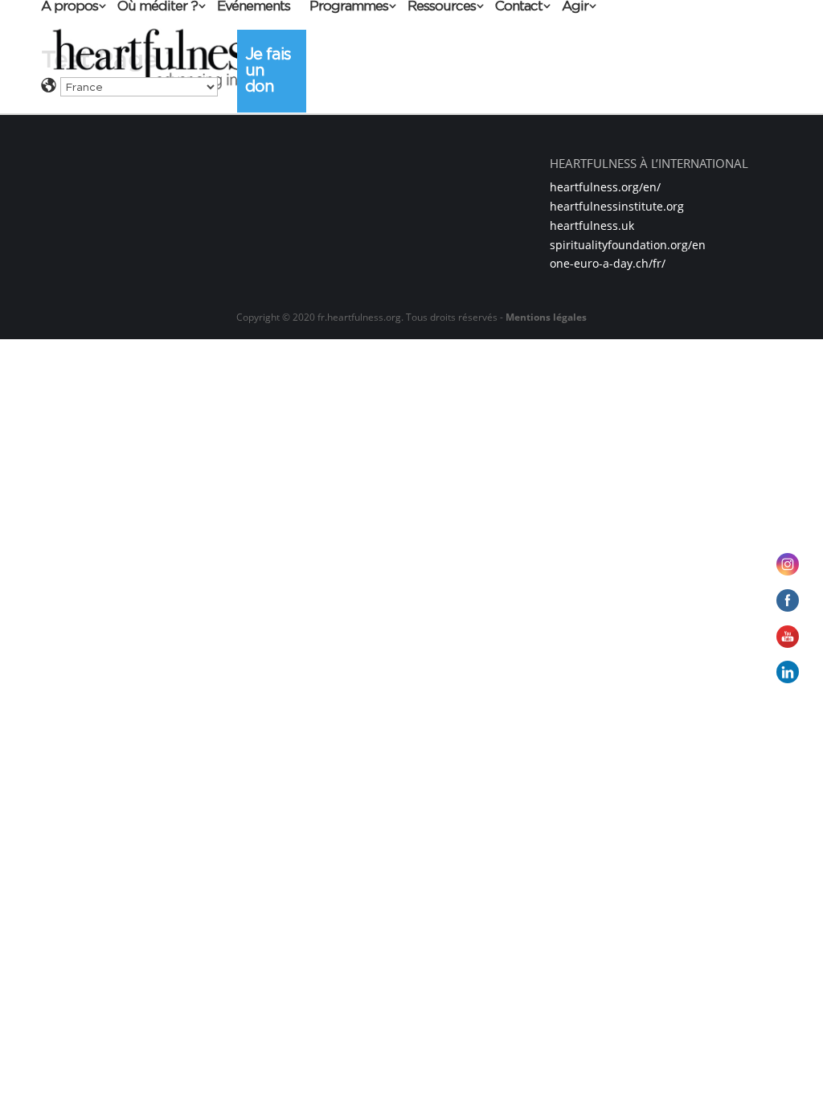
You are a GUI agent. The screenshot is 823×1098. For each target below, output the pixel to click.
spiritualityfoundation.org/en (628, 244)
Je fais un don (268, 70)
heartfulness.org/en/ (605, 187)
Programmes (348, 7)
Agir (575, 7)
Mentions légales (546, 317)
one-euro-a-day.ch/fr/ (607, 263)
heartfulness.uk (592, 225)
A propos (69, 7)
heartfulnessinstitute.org (617, 206)
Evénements (253, 7)
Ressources (441, 7)
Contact (519, 7)
